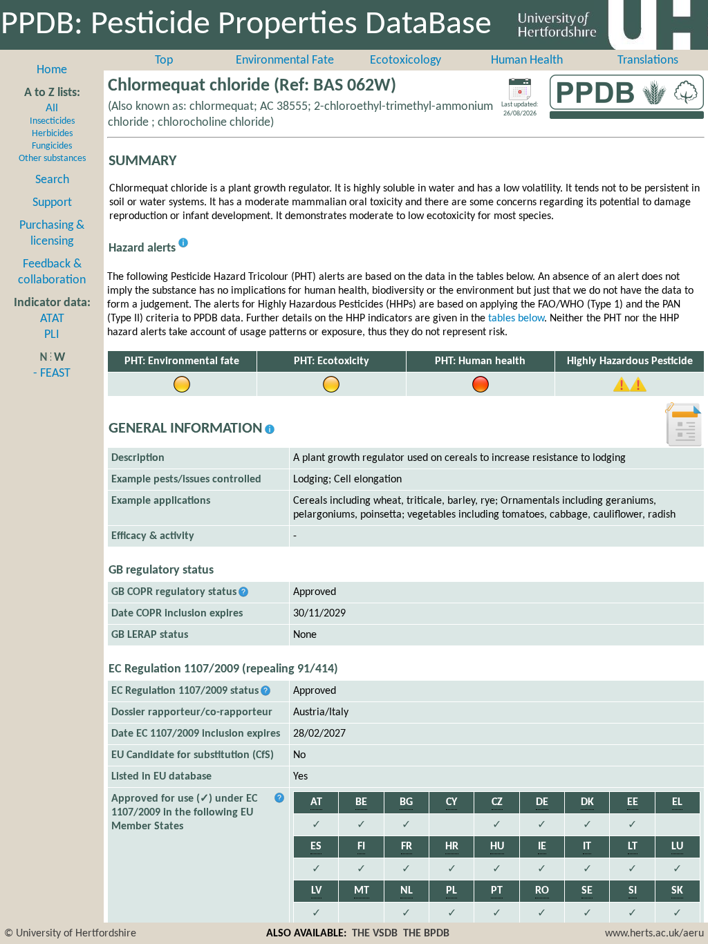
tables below (516, 318)
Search (52, 180)
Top (164, 60)
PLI (51, 334)
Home (52, 70)
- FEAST (52, 373)
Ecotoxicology (405, 60)
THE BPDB (426, 933)
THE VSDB (375, 933)
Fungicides (52, 146)
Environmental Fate (285, 60)
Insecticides (52, 121)
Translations (647, 60)
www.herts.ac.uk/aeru (654, 933)
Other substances (52, 158)
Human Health (527, 60)
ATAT (52, 318)
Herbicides (52, 134)
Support (52, 202)
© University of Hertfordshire (70, 933)
